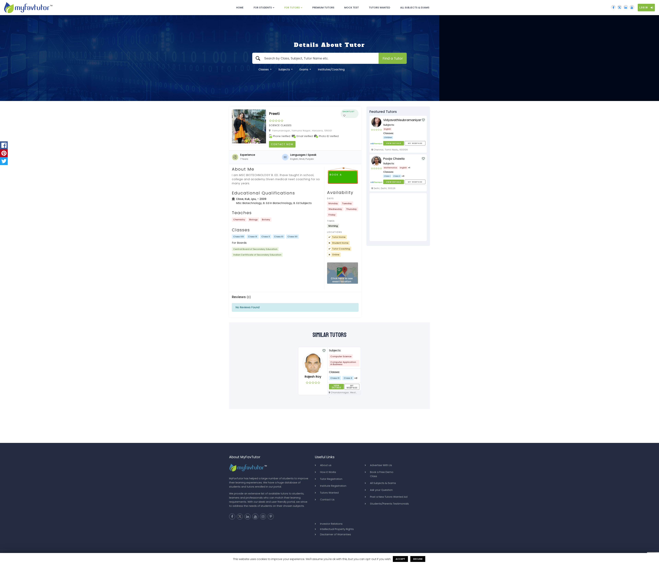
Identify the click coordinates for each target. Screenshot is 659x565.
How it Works (328, 472)
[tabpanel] (329, 371)
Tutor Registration (331, 479)
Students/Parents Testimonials (389, 503)
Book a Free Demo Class (381, 474)
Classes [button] (263, 69)
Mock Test (351, 7)
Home (240, 7)
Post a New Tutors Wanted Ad (388, 497)
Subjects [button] (284, 69)
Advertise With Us (381, 465)
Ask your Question (381, 490)
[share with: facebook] (4, 145)
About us (325, 465)
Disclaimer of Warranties (335, 534)
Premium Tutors (323, 7)
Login (643, 7)
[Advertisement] (398, 217)
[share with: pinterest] (4, 153)
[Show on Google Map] (342, 273)
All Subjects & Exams (414, 7)
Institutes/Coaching (331, 69)
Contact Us (327, 499)
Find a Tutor (393, 58)
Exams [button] (304, 69)
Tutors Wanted (379, 7)
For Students (263, 7)
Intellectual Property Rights (337, 529)
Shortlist (349, 111)
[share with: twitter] (4, 161)
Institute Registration (333, 486)
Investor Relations (331, 524)
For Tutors (292, 7)
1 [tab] (329, 397)
